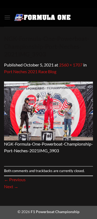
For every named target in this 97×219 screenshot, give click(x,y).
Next (11, 186)
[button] (7, 17)
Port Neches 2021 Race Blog (30, 71)
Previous (15, 179)
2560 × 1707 (70, 64)
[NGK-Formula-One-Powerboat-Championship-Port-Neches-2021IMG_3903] (48, 110)
